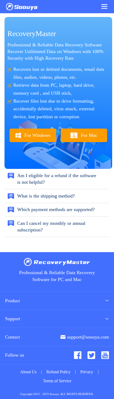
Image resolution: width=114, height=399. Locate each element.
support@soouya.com (88, 337)
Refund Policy (58, 372)
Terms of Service (57, 381)
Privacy (86, 372)
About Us (28, 372)
